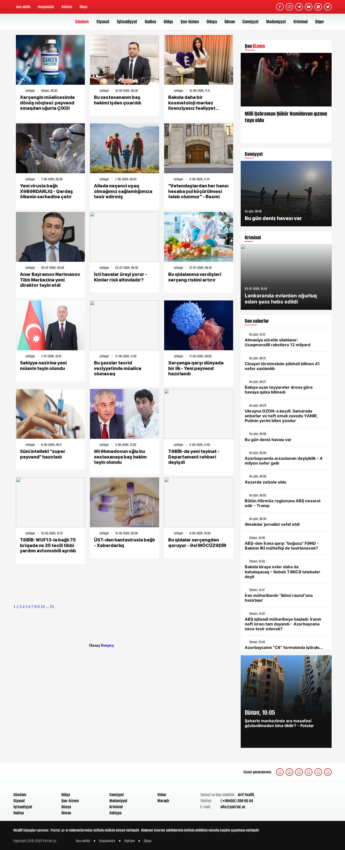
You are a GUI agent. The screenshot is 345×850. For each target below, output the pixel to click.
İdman (230, 21)
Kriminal (300, 21)
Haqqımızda (46, 6)
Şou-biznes (190, 21)
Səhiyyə (115, 813)
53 (52, 606)
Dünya (212, 21)
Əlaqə (83, 6)
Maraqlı (163, 801)
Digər (319, 21)
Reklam (67, 6)
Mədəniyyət (276, 21)
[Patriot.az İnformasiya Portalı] (32, 21)
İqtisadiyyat (127, 21)
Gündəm (82, 21)
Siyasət (102, 21)
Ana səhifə (23, 6)
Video (161, 795)
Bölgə (168, 21)
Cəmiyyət (250, 21)
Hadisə (150, 21)
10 (43, 606)
